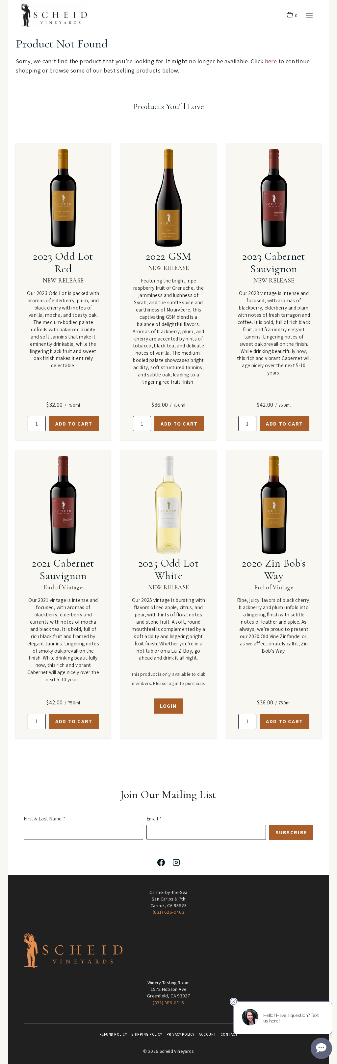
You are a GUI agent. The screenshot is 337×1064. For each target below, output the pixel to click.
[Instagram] (176, 862)
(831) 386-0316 (168, 1002)
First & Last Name (43, 818)
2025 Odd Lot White (168, 569)
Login (168, 705)
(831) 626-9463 (168, 912)
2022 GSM (168, 256)
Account (207, 1034)
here (271, 61)
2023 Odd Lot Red (63, 263)
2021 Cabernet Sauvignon (63, 569)
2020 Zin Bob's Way (274, 569)
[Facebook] (160, 862)
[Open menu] (309, 15)
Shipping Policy (146, 1034)
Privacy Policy (180, 1034)
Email (152, 818)
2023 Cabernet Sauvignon (273, 263)
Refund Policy (113, 1034)
